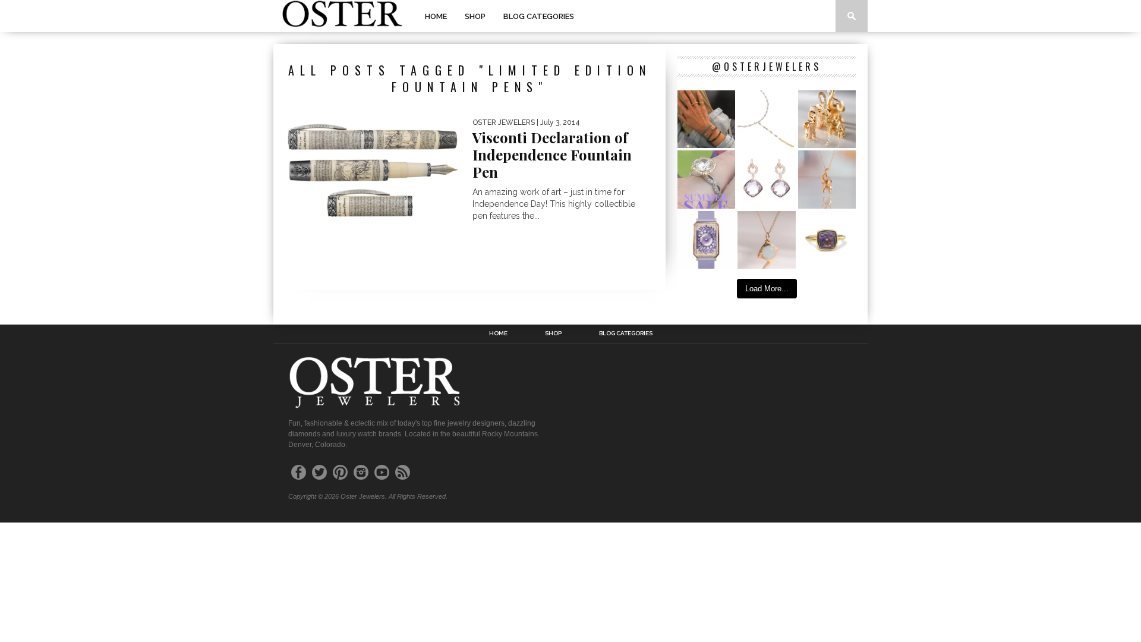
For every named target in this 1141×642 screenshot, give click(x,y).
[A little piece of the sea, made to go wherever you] (766, 240)
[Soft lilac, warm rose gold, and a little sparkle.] (766, 179)
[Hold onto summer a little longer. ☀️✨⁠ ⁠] (706, 119)
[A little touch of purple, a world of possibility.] (827, 240)
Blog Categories (538, 16)
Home (436, 16)
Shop (475, 16)
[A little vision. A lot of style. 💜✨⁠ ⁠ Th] (766, 119)
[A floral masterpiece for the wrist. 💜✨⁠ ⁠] (706, 240)
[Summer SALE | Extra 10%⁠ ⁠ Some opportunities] (706, 179)
